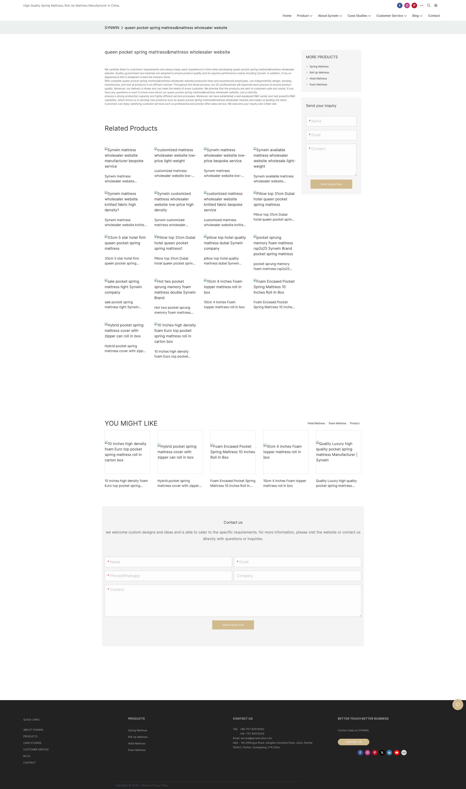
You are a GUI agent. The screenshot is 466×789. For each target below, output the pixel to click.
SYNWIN (112, 27)
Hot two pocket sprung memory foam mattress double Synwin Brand (172, 310)
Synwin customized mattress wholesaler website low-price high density (171, 222)
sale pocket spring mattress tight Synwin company (122, 304)
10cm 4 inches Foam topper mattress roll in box (224, 304)
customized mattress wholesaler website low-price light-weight (173, 173)
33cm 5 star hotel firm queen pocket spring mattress (122, 261)
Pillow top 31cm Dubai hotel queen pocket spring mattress (274, 217)
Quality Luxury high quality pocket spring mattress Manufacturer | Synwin (336, 483)
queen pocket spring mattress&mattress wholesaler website (176, 27)
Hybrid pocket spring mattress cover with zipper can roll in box (125, 348)
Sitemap (145, 785)
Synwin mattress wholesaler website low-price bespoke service (222, 173)
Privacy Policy (159, 785)
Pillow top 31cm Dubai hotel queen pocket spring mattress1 (174, 261)
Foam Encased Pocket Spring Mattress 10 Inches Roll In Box (274, 304)
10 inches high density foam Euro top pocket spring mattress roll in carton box (171, 354)
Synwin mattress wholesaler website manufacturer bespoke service (122, 179)
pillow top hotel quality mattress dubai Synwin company (221, 261)
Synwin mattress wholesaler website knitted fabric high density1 (125, 222)
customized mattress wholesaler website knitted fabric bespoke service (224, 222)
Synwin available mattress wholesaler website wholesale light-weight (274, 179)
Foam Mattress (337, 423)
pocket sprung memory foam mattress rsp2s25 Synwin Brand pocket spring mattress (272, 266)
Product (355, 423)
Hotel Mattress (316, 423)
